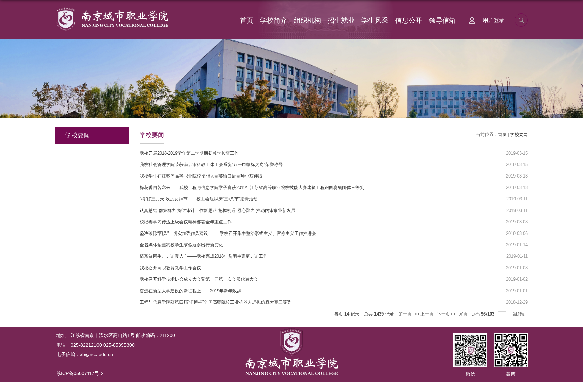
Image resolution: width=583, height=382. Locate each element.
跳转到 (520, 314)
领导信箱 (442, 20)
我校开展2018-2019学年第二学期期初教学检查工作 (189, 153)
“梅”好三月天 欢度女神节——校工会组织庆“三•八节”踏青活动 (199, 198)
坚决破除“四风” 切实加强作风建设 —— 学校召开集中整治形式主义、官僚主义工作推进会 (228, 233)
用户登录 (493, 20)
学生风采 (374, 20)
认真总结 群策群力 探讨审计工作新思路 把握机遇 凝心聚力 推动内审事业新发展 (218, 210)
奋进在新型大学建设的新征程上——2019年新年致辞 (190, 290)
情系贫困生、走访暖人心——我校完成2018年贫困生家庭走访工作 (204, 256)
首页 (246, 20)
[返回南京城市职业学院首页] (111, 8)
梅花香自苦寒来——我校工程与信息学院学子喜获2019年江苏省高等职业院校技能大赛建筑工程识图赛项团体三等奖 (252, 187)
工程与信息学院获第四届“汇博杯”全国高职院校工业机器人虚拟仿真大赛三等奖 (216, 302)
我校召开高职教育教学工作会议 (170, 267)
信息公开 (408, 20)
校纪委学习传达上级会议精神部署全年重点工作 (186, 221)
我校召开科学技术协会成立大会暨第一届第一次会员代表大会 (199, 279)
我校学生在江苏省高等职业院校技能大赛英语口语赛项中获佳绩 (201, 176)
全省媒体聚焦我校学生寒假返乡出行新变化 (181, 244)
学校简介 (273, 20)
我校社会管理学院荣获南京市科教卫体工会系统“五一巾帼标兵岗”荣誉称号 (211, 164)
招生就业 (341, 20)
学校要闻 (519, 134)
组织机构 (307, 20)
